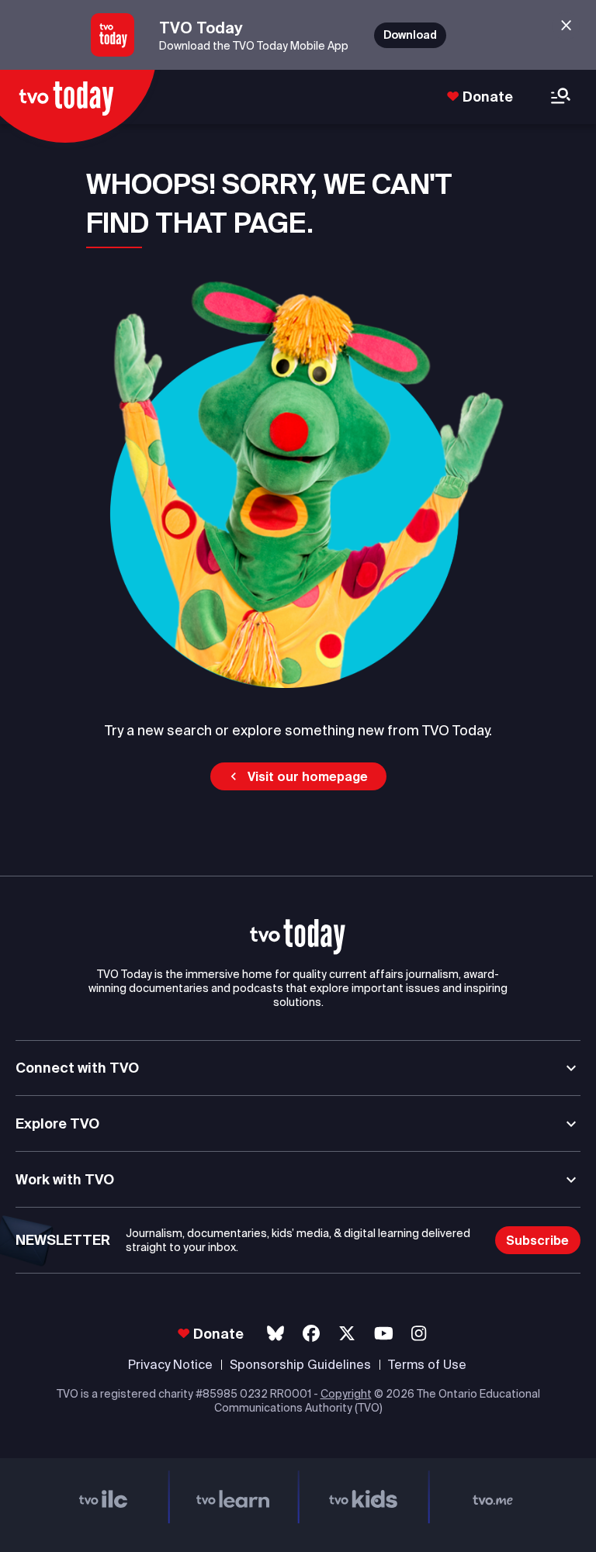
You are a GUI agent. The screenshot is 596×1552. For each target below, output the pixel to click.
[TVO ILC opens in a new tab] (103, 1497)
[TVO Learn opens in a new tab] (233, 1497)
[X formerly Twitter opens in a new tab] (347, 1334)
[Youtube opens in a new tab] (384, 1334)
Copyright (346, 1394)
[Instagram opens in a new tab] (418, 1334)
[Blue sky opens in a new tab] (275, 1334)
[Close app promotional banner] (566, 26)
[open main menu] (560, 97)
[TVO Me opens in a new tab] (493, 1497)
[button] (298, 776)
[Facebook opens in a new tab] (311, 1334)
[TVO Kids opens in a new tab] (363, 1497)
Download (410, 35)
